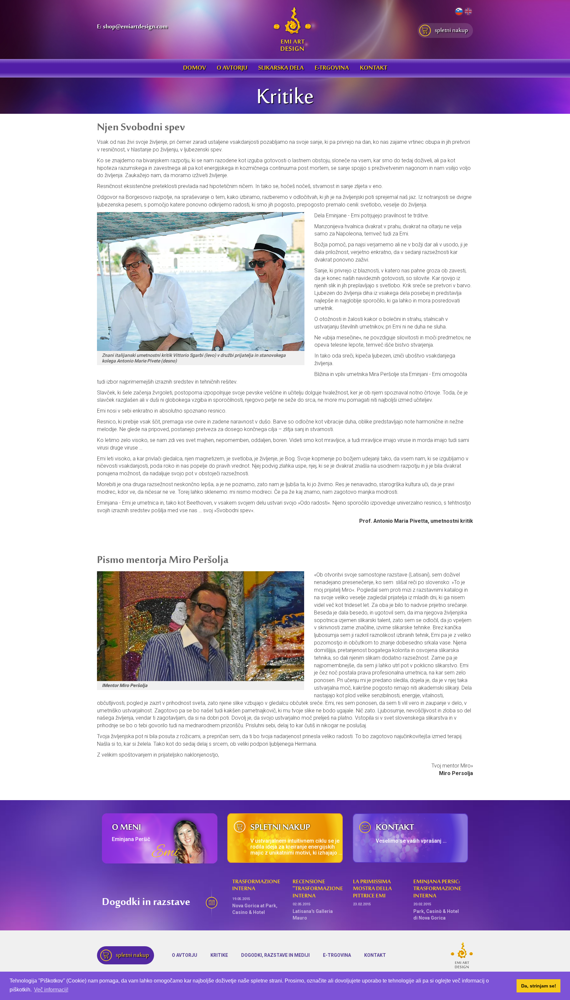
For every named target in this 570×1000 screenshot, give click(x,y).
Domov (194, 68)
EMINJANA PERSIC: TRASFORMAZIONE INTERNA (437, 889)
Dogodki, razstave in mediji (275, 955)
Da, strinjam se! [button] (538, 985)
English (468, 11)
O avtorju (232, 68)
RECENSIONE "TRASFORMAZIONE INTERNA (318, 889)
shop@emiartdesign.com (135, 26)
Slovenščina (459, 11)
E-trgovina (332, 68)
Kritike (219, 955)
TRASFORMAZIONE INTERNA (256, 885)
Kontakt (373, 68)
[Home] (292, 29)
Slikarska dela (281, 68)
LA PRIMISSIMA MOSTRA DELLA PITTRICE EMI (372, 889)
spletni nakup (450, 30)
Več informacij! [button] (51, 989)
